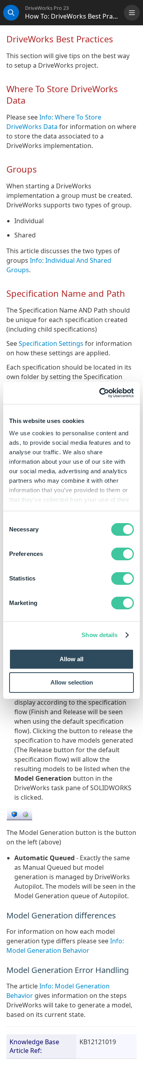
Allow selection (71, 682)
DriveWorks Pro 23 (47, 8)
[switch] (122, 554)
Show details (99, 635)
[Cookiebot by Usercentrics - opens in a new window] (101, 393)
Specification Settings (51, 343)
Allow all (71, 659)
